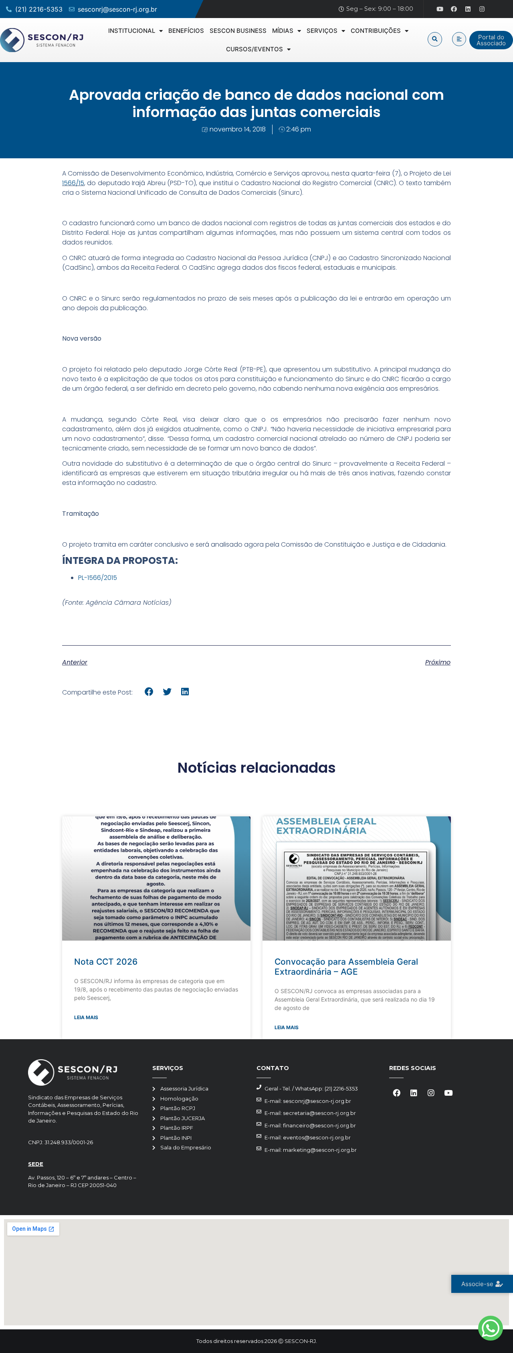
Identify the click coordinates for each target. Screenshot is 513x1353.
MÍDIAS (282, 30)
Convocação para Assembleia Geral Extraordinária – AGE (346, 967)
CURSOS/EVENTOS (254, 49)
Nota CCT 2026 (105, 962)
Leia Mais (86, 1017)
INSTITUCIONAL (131, 30)
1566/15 (73, 183)
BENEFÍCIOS (186, 30)
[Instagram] (482, 9)
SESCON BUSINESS (238, 30)
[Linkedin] (468, 9)
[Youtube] (440, 9)
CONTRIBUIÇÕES (376, 30)
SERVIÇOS (322, 30)
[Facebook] (454, 9)
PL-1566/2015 (97, 577)
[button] (435, 39)
